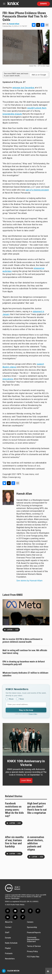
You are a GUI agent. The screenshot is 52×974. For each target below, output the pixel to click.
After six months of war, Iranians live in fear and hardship (14, 842)
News (21, 699)
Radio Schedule (11, 943)
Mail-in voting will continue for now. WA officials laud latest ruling (25, 651)
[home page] (13, 4)
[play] (3, 971)
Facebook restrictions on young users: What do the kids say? (14, 809)
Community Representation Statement (33, 939)
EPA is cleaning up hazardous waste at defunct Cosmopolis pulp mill (24, 663)
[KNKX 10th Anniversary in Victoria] (26, 739)
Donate (43, 4)
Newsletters (10, 959)
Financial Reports (34, 932)
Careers (30, 922)
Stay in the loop (26, 710)
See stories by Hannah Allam (29, 581)
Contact (8, 927)
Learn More (26, 780)
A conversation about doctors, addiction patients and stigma (35, 843)
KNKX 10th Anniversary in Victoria (26, 763)
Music (11, 699)
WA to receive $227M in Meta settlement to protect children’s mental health (23, 640)
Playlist (8, 948)
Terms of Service (34, 946)
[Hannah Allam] (8, 497)
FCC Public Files (33, 957)
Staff (7, 932)
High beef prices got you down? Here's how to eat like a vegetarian (37, 808)
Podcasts (8, 953)
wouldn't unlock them (36, 108)
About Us (8, 922)
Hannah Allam (14, 24)
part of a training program (37, 190)
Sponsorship (32, 927)
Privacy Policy (33, 714)
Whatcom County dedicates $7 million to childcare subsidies (25, 674)
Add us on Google (39, 75)
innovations (8, 379)
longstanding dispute (12, 114)
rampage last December (23, 87)
